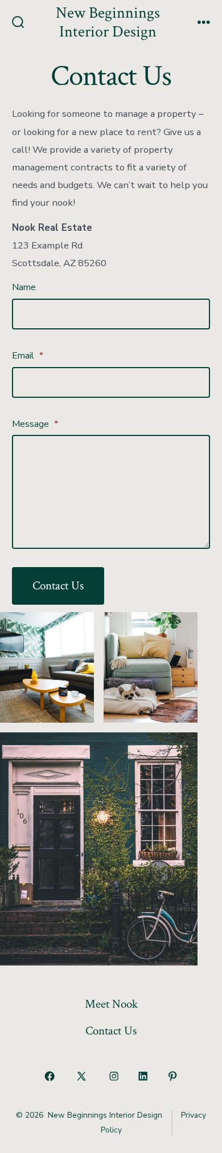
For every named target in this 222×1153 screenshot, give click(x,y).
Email (27, 355)
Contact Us (58, 585)
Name (24, 287)
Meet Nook (111, 1004)
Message (35, 424)
